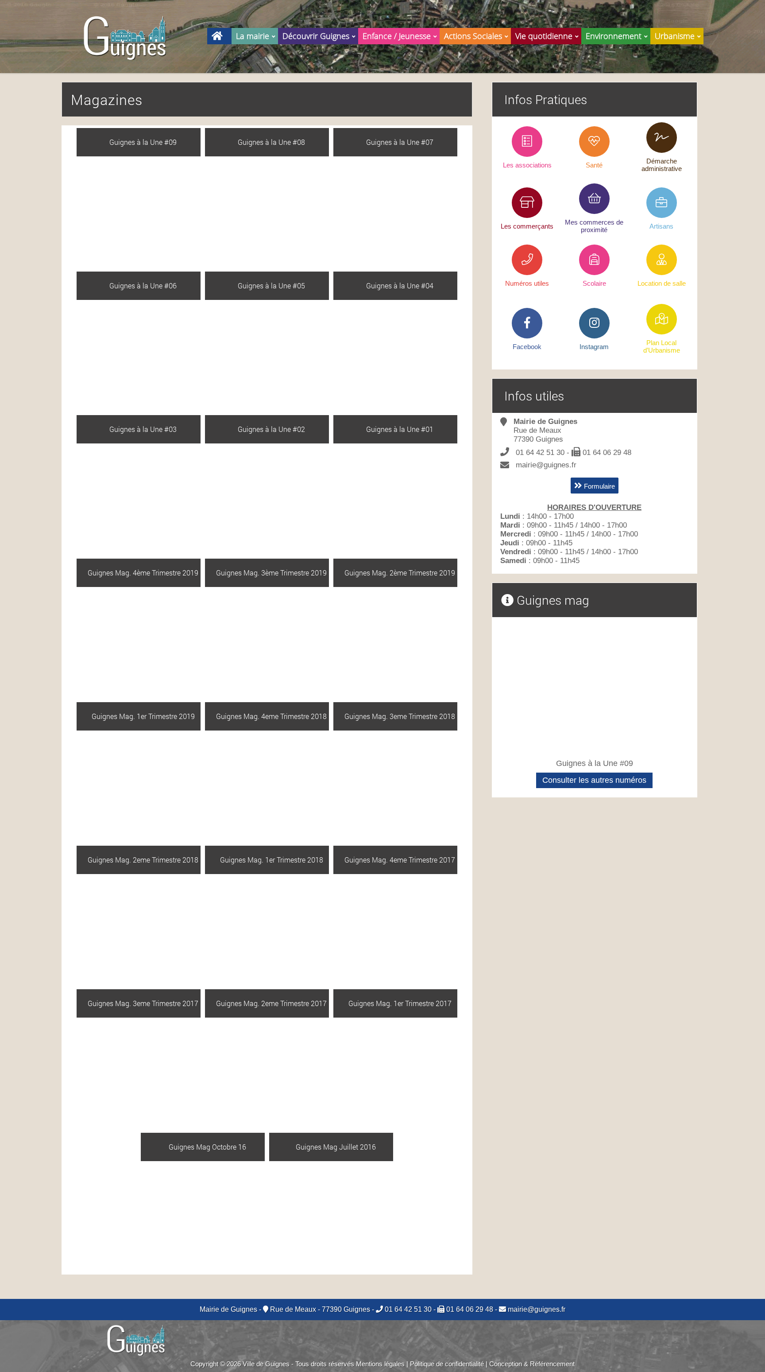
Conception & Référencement (532, 1364)
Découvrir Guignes (315, 36)
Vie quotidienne (543, 36)
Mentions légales (380, 1364)
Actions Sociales (473, 36)
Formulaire (598, 486)
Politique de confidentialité (447, 1364)
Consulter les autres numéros (594, 780)
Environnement (613, 36)
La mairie (252, 36)
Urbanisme (675, 36)
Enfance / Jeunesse (397, 36)
